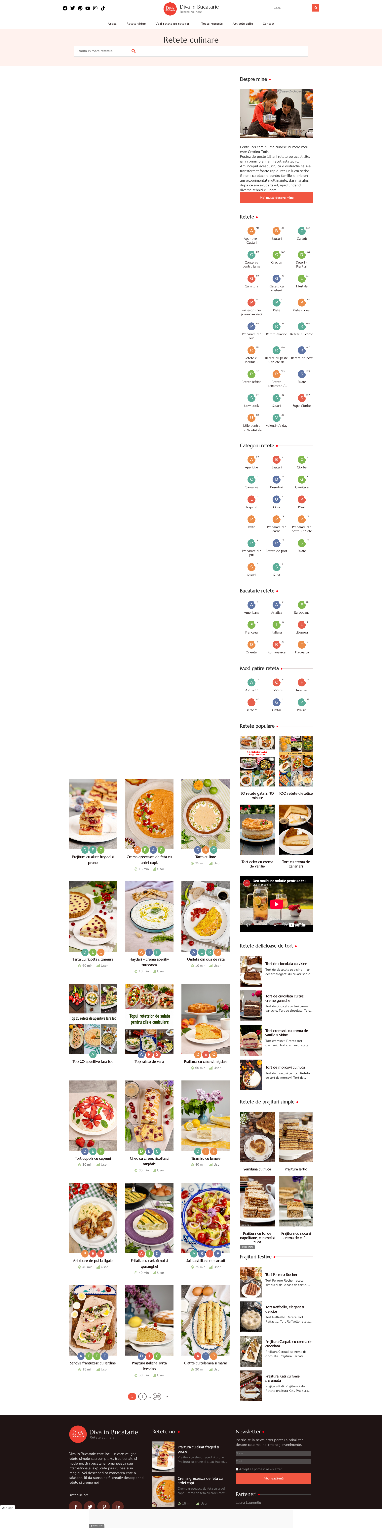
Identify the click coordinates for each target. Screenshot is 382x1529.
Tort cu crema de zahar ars (296, 863)
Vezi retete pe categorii (174, 24)
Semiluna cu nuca (257, 1169)
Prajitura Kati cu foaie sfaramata (282, 1378)
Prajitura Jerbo (296, 1169)
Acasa (112, 24)
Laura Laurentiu (248, 1502)
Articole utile (243, 24)
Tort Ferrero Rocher (281, 1274)
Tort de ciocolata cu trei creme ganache (284, 998)
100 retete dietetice (296, 793)
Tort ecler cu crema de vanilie (257, 863)
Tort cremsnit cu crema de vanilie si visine (286, 1032)
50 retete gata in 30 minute (257, 795)
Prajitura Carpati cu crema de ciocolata (288, 1343)
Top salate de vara (149, 1061)
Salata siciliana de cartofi (205, 1260)
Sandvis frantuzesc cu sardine (93, 1363)
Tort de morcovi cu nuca (285, 1067)
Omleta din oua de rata (206, 959)
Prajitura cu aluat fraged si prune (198, 1449)
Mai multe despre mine (277, 198)
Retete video (136, 24)
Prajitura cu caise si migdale (205, 1061)
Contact (268, 24)
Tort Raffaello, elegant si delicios (284, 1309)
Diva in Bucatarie (199, 7)
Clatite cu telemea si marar (205, 1363)
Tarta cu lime (205, 857)
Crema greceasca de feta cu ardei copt (200, 1480)
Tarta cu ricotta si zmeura (93, 959)
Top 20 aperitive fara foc (93, 1061)
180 (157, 1396)
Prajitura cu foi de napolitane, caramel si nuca (257, 1237)
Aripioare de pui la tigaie (93, 1260)
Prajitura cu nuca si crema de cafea (296, 1235)
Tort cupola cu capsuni (93, 1158)
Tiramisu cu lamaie (205, 1158)
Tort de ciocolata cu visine (286, 963)
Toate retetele (212, 24)
